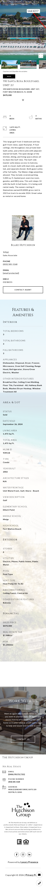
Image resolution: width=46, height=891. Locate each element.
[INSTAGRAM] (23, 854)
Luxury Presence (29, 862)
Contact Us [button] (23, 739)
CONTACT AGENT (23, 290)
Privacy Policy (33, 875)
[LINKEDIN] (29, 854)
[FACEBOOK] (16, 854)
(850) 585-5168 (10, 264)
